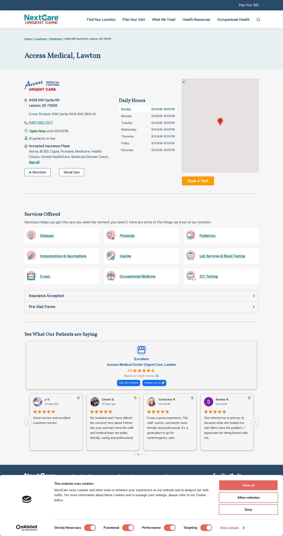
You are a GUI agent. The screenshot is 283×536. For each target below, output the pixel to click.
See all (34, 162)
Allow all (248, 485)
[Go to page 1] (138, 454)
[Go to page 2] (141, 454)
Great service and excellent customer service (51, 420)
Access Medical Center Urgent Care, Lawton (141, 364)
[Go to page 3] (144, 454)
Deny (248, 509)
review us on (152, 382)
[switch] (128, 527)
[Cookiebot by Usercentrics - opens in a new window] (27, 528)
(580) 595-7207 (41, 123)
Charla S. (108, 399)
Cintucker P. (167, 399)
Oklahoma (55, 38)
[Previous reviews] (27, 422)
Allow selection (248, 497)
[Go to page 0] (135, 454)
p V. (47, 399)
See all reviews (128, 382)
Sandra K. (222, 399)
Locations (40, 38)
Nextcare (42, 19)
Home (28, 38)
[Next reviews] (255, 422)
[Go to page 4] (148, 454)
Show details (229, 528)
